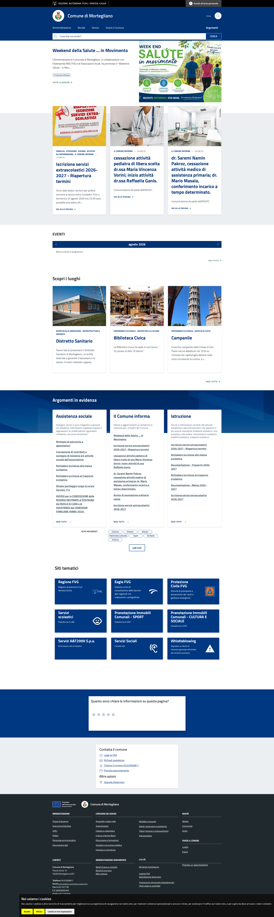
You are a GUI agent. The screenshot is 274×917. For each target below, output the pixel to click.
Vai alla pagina (64, 209)
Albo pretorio (101, 873)
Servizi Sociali (126, 641)
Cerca (213, 36)
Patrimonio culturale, (125, 330)
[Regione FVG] (97, 591)
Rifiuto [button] (39, 911)
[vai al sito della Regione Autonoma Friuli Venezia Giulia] (81, 3)
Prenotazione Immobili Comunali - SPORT (133, 615)
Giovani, (82, 151)
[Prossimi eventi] (218, 244)
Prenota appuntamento (116, 770)
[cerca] (218, 15)
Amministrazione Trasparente (111, 859)
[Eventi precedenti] (56, 244)
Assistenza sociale (74, 416)
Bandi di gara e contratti (106, 867)
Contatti (57, 859)
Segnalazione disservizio (150, 877)
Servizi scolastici (65, 615)
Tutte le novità (61, 82)
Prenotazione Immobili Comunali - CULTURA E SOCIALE (189, 617)
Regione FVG (68, 582)
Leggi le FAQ (110, 755)
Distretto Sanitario (74, 340)
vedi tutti (137, 548)
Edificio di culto (202, 330)
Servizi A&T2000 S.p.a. (76, 641)
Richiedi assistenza (114, 760)
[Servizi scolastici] (97, 621)
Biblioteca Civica (129, 337)
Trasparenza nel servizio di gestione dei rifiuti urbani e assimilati (156, 884)
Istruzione (181, 416)
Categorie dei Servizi (106, 813)
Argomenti (212, 28)
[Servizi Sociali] (153, 648)
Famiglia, (61, 151)
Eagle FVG (123, 582)
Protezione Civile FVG (179, 584)
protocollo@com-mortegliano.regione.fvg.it (72, 884)
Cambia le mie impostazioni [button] (60, 911)
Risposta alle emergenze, (69, 330)
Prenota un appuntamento (195, 865)
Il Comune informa (84, 154)
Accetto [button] (27, 911)
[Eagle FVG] (153, 591)
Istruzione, (72, 151)
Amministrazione (61, 813)
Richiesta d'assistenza (149, 867)
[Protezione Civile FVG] (210, 591)
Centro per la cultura (148, 330)
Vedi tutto (213, 260)
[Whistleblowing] (210, 648)
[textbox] (136, 714)
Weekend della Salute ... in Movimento (90, 50)
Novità (185, 813)
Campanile (181, 337)
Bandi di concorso (104, 870)
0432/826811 (121, 765)
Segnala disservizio (114, 782)
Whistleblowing (183, 641)
